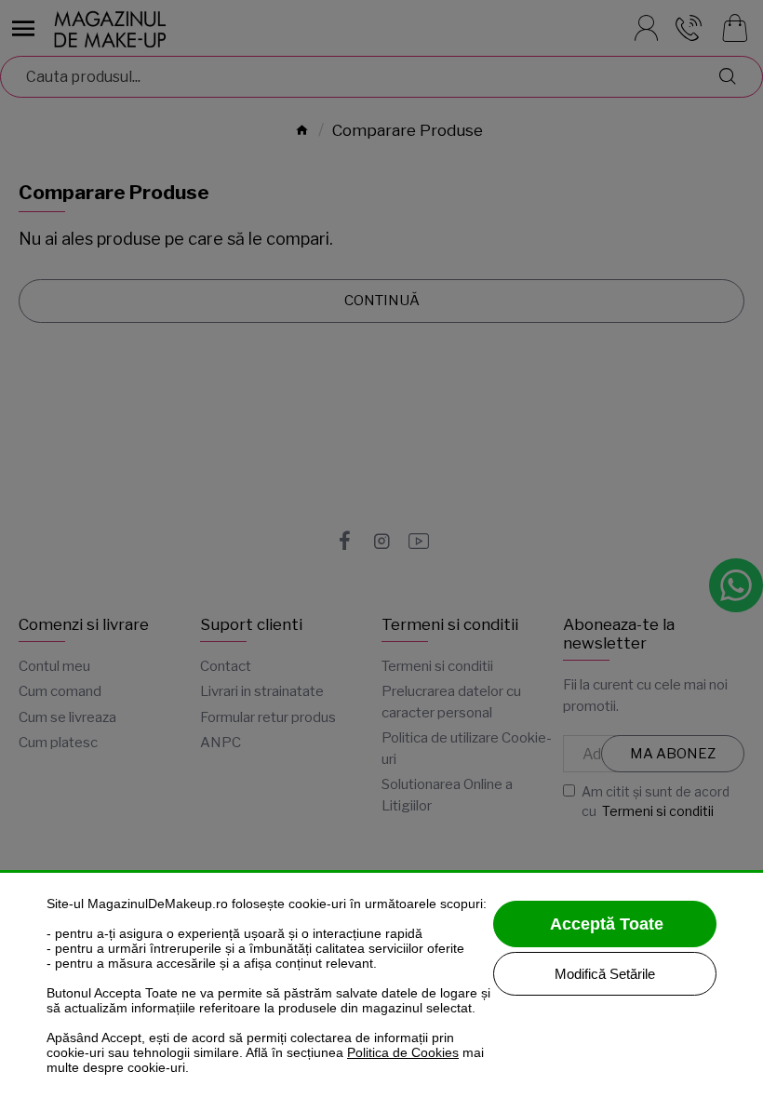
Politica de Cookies (403, 1052)
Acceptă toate (606, 924)
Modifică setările (605, 974)
